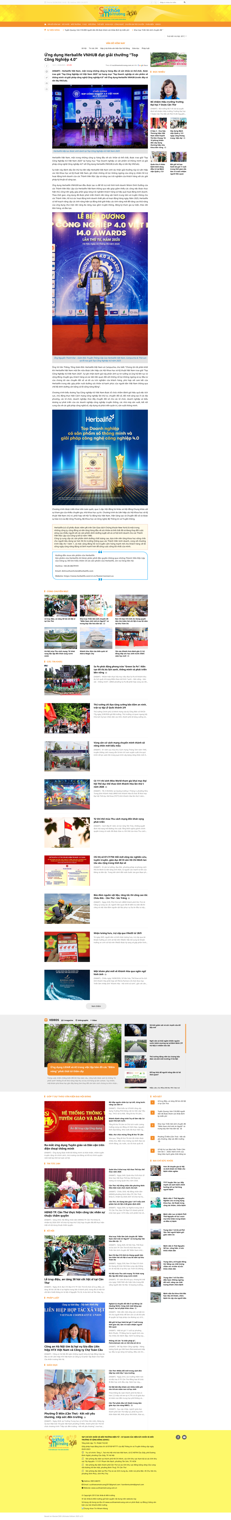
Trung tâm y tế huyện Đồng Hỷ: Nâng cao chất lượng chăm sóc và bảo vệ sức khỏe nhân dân (174, 1265)
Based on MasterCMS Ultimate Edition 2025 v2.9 (63, 1516)
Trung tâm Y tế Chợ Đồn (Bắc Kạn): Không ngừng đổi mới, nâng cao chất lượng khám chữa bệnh (173, 1281)
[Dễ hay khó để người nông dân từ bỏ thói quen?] (136, 1077)
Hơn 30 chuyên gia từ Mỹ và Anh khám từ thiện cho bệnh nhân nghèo (174, 1168)
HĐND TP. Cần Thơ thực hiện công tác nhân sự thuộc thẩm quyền (74, 1213)
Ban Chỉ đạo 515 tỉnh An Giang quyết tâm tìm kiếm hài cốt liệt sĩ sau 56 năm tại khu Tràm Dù (131, 621)
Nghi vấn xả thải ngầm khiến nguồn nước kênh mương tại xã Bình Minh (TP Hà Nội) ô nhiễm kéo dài (166, 1043)
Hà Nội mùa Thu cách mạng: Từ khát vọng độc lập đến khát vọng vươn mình (59, 653)
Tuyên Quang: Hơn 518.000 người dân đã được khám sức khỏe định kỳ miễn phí (171, 1113)
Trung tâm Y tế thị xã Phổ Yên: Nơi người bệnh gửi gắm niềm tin (174, 1232)
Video (94, 1020)
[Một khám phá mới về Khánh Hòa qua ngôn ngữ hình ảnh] (67, 985)
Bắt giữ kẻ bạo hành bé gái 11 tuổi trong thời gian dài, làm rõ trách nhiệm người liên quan (178, 169)
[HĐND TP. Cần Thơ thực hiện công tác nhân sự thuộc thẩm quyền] (74, 1188)
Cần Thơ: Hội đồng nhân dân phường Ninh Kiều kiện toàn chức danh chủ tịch (126, 1186)
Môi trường (76, 24)
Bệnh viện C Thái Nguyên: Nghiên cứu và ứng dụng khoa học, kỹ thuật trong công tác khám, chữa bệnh (174, 1201)
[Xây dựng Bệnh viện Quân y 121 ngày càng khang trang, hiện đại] (178, 123)
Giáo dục (135, 48)
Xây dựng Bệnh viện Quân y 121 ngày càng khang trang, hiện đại (177, 134)
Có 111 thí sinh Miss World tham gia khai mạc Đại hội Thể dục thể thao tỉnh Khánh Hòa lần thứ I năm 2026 (120, 783)
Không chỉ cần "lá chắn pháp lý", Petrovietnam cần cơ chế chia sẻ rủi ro (125, 1342)
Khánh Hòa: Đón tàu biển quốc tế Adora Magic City (93, 652)
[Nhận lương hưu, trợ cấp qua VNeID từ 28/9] (67, 947)
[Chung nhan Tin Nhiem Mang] (95, 1508)
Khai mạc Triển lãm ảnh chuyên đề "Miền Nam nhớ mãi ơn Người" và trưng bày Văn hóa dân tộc (111, 30)
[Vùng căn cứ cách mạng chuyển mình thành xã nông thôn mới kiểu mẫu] (67, 756)
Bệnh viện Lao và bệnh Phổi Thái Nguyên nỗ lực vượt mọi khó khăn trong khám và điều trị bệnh (174, 1217)
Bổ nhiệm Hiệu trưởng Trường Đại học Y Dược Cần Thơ (167, 103)
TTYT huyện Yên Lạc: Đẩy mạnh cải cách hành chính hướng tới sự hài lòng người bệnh (174, 1186)
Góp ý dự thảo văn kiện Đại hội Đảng (115, 48)
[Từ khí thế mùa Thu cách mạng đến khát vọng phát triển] (67, 832)
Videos (158, 24)
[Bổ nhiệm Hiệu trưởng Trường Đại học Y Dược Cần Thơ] (169, 87)
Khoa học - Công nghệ (114, 24)
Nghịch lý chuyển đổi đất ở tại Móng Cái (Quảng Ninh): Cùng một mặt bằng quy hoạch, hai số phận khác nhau (125, 1305)
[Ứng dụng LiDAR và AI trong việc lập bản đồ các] (82, 1045)
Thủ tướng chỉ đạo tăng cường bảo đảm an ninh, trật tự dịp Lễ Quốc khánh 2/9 (120, 706)
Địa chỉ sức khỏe (163, 1160)
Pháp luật (145, 48)
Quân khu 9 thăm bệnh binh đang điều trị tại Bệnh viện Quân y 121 (158, 168)
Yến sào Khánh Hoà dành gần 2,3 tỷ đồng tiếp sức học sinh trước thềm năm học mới (130, 653)
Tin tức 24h (93, 48)
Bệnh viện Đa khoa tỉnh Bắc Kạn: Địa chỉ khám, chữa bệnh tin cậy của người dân (174, 1295)
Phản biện (150, 24)
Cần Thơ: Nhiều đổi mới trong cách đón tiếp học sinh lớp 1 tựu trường (125, 1372)
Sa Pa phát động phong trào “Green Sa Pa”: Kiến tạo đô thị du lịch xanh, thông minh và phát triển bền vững (120, 669)
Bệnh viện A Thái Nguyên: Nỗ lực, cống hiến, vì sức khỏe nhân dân (174, 1248)
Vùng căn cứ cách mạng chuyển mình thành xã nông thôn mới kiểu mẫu (119, 744)
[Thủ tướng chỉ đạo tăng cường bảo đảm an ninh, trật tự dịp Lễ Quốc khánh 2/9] (67, 718)
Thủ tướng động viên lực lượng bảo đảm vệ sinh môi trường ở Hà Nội (165, 1057)
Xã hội (84, 48)
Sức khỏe (65, 24)
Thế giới (100, 24)
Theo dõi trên (121, 65)
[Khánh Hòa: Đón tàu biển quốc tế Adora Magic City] (96, 638)
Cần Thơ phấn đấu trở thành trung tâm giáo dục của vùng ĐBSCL (125, 1404)
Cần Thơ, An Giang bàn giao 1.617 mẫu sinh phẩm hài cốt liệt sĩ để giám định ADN (127, 1202)
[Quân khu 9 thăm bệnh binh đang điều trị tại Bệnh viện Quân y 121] (159, 156)
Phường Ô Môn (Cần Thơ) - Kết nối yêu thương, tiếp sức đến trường (69, 1415)
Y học (84, 24)
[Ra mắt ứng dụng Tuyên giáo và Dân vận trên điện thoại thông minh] (74, 1121)
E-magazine (68, 1020)
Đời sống (92, 24)
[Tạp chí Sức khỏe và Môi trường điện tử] (115, 13)
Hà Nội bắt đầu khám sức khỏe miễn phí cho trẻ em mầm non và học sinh (126, 1388)
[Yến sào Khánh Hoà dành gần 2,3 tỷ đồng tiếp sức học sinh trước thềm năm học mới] (131, 638)
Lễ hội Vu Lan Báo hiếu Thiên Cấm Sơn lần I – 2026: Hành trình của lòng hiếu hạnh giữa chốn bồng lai (172, 1151)
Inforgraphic (83, 1020)
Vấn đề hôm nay (54, 24)
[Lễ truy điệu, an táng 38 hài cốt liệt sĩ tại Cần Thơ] (60, 605)
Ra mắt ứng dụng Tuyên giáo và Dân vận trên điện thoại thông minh (74, 1146)
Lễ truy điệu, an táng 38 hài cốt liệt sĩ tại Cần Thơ (73, 1280)
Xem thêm (96, 1006)
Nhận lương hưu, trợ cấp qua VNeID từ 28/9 (117, 933)
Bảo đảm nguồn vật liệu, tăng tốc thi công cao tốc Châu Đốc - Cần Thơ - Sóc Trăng (121, 896)
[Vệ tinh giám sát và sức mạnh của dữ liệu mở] (136, 1030)
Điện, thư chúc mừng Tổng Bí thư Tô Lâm (126, 1134)
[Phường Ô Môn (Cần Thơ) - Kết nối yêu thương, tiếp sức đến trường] (74, 1390)
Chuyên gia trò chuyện (134, 24)
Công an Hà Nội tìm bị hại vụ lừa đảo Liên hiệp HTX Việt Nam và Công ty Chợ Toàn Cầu (73, 1348)
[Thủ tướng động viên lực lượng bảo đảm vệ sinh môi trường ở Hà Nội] (136, 1061)
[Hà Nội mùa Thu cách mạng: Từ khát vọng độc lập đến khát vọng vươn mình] (60, 638)
